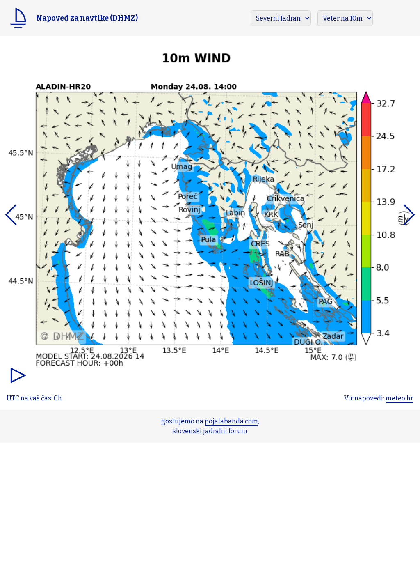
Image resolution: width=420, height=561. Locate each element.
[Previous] (42, 214)
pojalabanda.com (231, 421)
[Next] (378, 214)
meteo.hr (399, 398)
